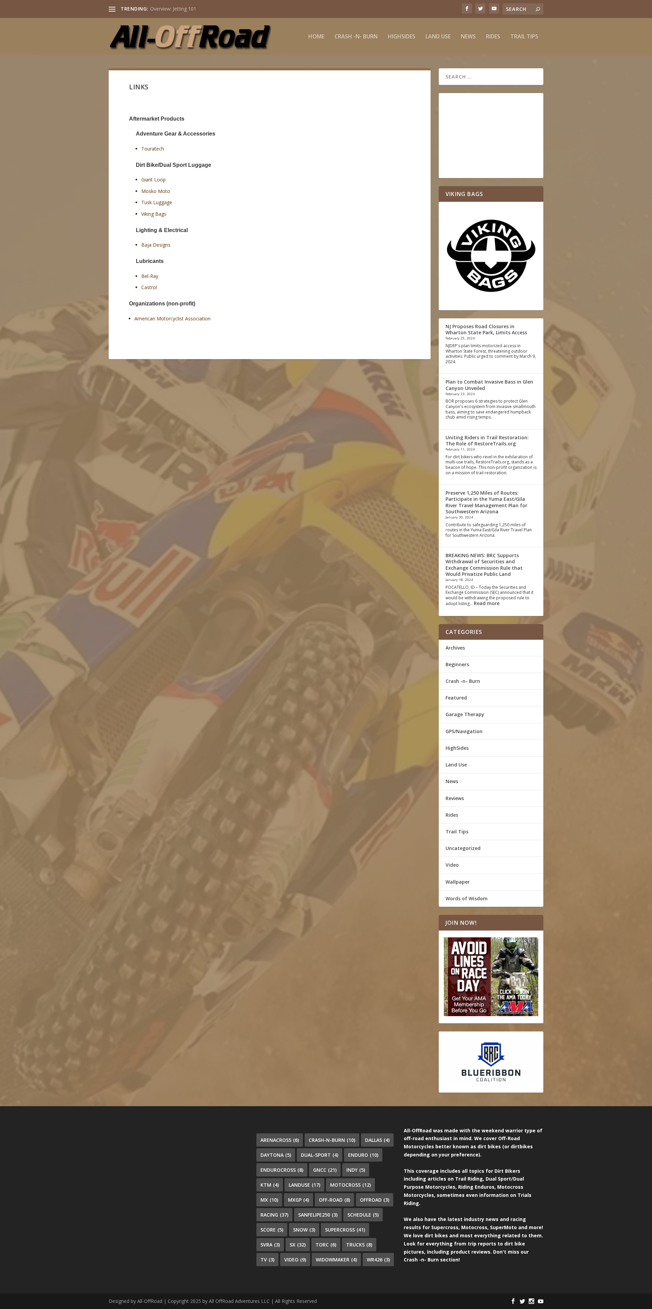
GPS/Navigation (464, 731)
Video (452, 865)
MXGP (298, 1200)
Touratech (152, 148)
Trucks (359, 1244)
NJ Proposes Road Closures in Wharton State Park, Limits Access (486, 329)
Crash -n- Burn (356, 37)
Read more (487, 603)
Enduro (363, 1155)
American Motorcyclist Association (172, 318)
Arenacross (279, 1140)
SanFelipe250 (318, 1214)
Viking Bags (153, 214)
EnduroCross (281, 1170)
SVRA (270, 1244)
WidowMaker (336, 1259)
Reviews (455, 798)
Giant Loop (153, 179)
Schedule (363, 1214)
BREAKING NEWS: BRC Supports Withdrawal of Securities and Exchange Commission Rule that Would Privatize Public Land (484, 564)
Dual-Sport (319, 1155)
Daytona (275, 1155)
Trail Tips (524, 37)
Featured (456, 697)
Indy (355, 1170)
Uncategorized (463, 848)
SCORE (271, 1229)
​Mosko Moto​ (155, 191)
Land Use (438, 37)
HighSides (401, 37)
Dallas (377, 1140)
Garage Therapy (465, 714)
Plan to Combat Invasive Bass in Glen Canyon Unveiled (489, 384)
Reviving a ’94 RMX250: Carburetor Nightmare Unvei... (208, 8)
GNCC (325, 1170)
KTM (269, 1185)
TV (267, 1259)
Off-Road (334, 1200)
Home (316, 37)
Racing (274, 1214)
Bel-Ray (149, 276)
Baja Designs (155, 245)
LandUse (304, 1185)
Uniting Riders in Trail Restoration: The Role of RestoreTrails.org (487, 440)
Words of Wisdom (467, 898)
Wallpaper (458, 882)
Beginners (457, 664)
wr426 (378, 1259)
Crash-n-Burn (332, 1140)
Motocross (350, 1185)
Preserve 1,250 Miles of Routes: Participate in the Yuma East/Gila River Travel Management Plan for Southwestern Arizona (486, 502)
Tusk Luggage (156, 202)
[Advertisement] (491, 135)
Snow (304, 1229)
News (468, 37)
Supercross (345, 1229)
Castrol (149, 287)
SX (298, 1244)
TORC (325, 1244)
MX (269, 1200)
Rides (493, 37)
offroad (374, 1200)
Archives (455, 647)
